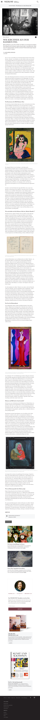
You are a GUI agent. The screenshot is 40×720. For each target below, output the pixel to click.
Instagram (34, 697)
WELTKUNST (6, 703)
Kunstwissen (12, 5)
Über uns (5, 697)
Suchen (37, 1)
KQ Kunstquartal (6, 706)
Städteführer (5, 714)
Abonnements (6, 708)
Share (36, 37)
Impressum (13, 697)
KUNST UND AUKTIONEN (8, 705)
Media (5, 715)
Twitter (38, 37)
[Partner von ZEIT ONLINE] (21, 2)
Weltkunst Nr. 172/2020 (12, 516)
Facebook (30, 697)
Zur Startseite (8, 521)
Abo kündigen (6, 717)
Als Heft (10, 643)
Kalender (5, 712)
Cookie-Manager (24, 697)
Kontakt (9, 697)
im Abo (10, 689)
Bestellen (20, 609)
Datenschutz (18, 697)
